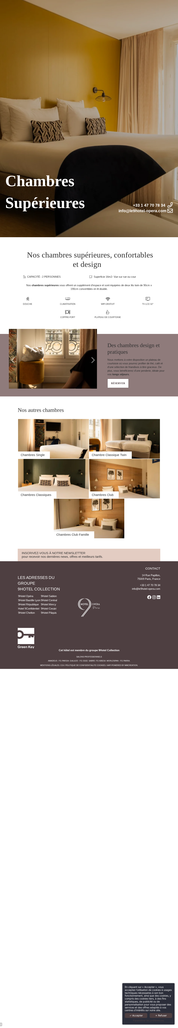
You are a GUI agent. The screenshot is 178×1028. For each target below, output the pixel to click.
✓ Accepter (136, 1015)
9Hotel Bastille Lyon (29, 600)
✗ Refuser (161, 1015)
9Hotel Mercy (48, 604)
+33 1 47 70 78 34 (150, 585)
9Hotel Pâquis (49, 612)
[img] (53, 439)
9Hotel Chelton (26, 612)
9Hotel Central (49, 600)
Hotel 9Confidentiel (29, 608)
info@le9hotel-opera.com (146, 588)
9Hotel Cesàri (48, 608)
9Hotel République (28, 604)
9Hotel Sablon (49, 596)
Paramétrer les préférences (148, 1020)
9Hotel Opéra (26, 596)
